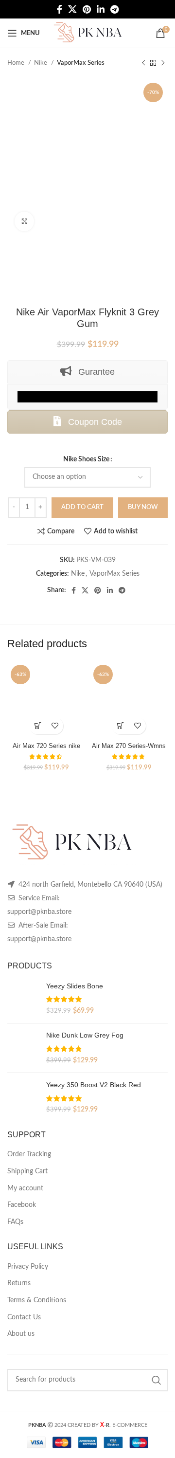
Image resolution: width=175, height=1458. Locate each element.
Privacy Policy (27, 1266)
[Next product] (163, 63)
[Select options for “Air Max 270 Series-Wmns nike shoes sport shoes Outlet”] (120, 725)
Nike (41, 62)
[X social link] (72, 9)
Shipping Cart (27, 1171)
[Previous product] (143, 63)
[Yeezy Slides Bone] (23, 999)
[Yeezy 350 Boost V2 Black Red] (23, 1097)
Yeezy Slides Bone (74, 986)
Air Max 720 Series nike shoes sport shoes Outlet (46, 750)
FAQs (15, 1222)
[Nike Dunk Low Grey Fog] (23, 1048)
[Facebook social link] (59, 9)
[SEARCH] (156, 1380)
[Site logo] (87, 33)
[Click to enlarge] (24, 221)
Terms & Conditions (36, 1300)
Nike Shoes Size (86, 459)
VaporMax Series (81, 62)
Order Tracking (29, 1154)
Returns (19, 1283)
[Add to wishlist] (54, 725)
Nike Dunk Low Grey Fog (84, 1035)
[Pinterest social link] (87, 9)
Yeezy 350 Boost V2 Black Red (93, 1085)
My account (25, 1188)
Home (16, 62)
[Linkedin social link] (100, 9)
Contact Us (24, 1317)
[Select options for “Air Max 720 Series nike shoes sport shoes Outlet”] (37, 725)
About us (21, 1333)
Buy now (143, 507)
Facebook (21, 1205)
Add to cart (82, 507)
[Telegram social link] (114, 9)
